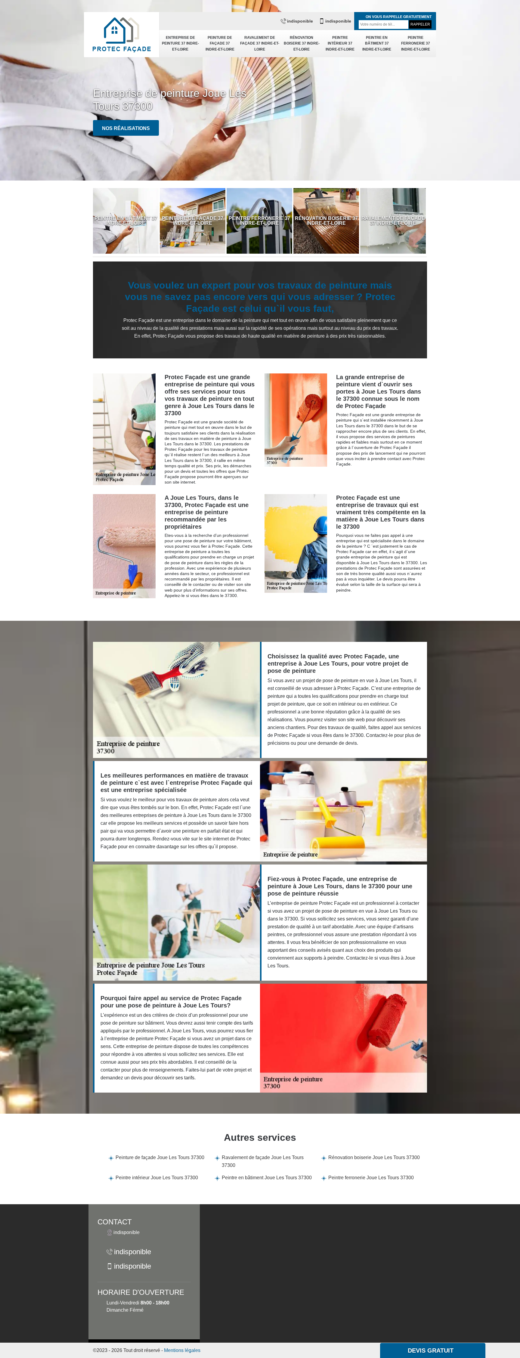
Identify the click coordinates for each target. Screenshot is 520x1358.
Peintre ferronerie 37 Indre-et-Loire (415, 43)
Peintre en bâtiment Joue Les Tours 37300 (267, 1177)
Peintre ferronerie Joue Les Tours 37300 (371, 1177)
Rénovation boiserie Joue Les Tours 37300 (374, 1157)
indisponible (300, 21)
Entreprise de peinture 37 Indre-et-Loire (180, 43)
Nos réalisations (126, 128)
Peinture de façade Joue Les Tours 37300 (160, 1157)
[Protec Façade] (121, 34)
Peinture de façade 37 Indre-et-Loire (220, 43)
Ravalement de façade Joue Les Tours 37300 (263, 1161)
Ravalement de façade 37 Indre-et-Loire (259, 43)
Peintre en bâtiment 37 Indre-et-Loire (376, 43)
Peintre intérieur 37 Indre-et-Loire (340, 43)
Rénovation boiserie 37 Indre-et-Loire (302, 43)
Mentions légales (182, 1350)
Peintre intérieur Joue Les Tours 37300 (157, 1177)
